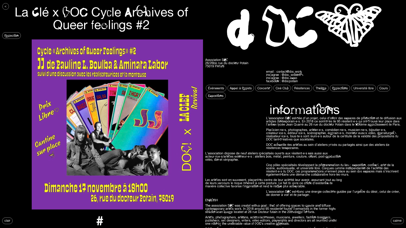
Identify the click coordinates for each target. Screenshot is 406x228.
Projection (11, 35)
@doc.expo (289, 78)
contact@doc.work (289, 71)
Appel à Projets (241, 88)
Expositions (215, 96)
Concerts (263, 88)
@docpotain (290, 81)
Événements (216, 88)
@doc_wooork (291, 74)
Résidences (302, 88)
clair (7, 220)
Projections (340, 88)
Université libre (364, 88)
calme (397, 220)
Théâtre (321, 88)
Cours (383, 88)
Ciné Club (282, 88)
